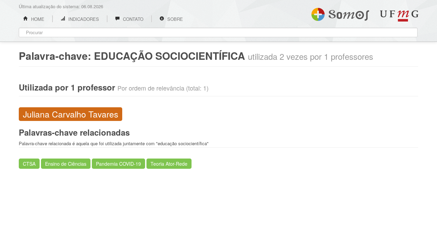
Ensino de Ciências (65, 163)
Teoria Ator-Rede (169, 163)
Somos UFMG (340, 13)
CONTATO (132, 19)
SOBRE (174, 19)
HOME (37, 19)
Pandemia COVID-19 (118, 163)
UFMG (399, 16)
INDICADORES (83, 19)
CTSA (29, 163)
